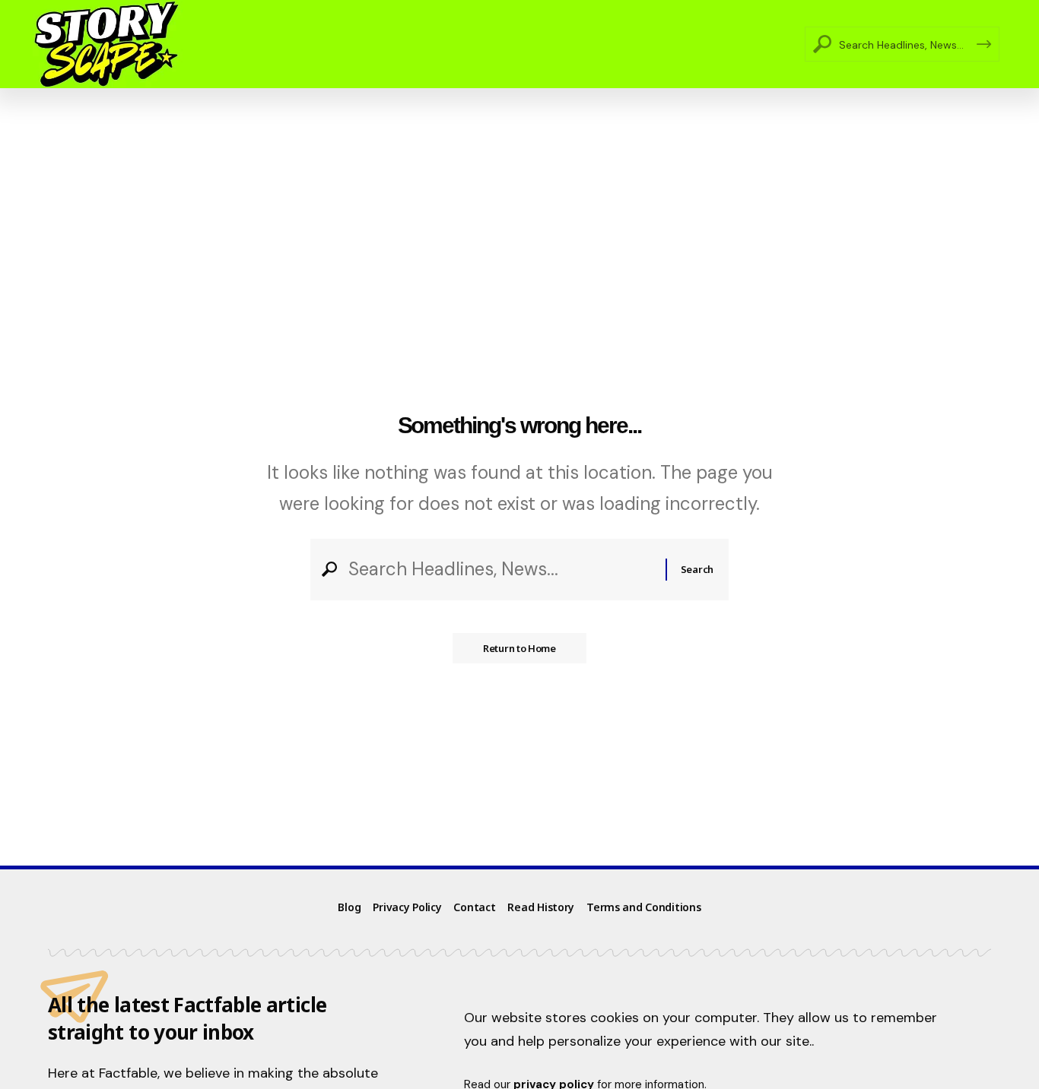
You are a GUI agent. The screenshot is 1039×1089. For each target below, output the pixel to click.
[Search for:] (501, 569)
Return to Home (519, 648)
